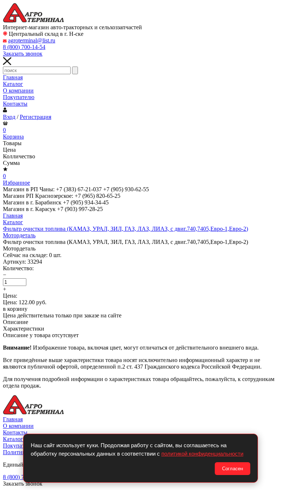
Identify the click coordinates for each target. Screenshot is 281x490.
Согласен (232, 468)
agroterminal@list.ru (31, 40)
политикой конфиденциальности (202, 454)
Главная (13, 77)
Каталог (13, 84)
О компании (18, 90)
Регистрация (35, 117)
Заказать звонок (22, 53)
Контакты (15, 104)
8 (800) (24, 47)
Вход (9, 117)
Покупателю (18, 97)
